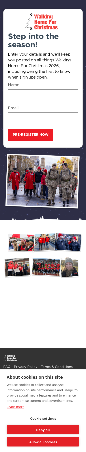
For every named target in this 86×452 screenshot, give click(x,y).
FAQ (7, 367)
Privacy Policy (25, 367)
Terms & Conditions (57, 367)
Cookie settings (43, 418)
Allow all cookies (43, 442)
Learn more (15, 406)
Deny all (43, 430)
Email (13, 108)
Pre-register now (31, 134)
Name (13, 85)
